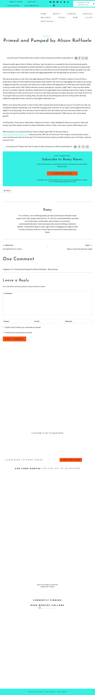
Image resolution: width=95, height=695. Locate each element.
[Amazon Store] (57, 5)
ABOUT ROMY (16, 2)
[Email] (50, 2)
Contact (32, 2)
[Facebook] (54, 2)
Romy (47, 209)
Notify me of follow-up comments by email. (23, 327)
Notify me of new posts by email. (18, 332)
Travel (62, 17)
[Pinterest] (64, 2)
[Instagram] (57, 2)
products (7, 190)
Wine (75, 17)
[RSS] (54, 5)
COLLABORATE (31, 5)
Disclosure (14, 5)
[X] (83, 58)
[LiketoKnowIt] (50, 5)
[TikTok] (68, 2)
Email (37, 321)
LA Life (88, 17)
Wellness (46, 17)
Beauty (57, 14)
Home (43, 14)
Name (7, 321)
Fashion (72, 14)
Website (68, 321)
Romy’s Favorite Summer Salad (79, 247)
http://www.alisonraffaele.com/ (16, 134)
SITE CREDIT (62, 692)
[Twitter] (61, 2)
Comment (8, 293)
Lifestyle (87, 14)
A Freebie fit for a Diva (12, 247)
